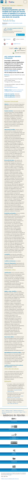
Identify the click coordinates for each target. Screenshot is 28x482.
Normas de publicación (7, 412)
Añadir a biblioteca (21, 50)
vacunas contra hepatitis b (16, 91)
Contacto (4, 413)
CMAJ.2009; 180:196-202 (12, 403)
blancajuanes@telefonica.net (10, 87)
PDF (7, 43)
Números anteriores (18, 410)
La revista (16, 412)
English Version (17, 43)
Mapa (21, 412)
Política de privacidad (6, 478)
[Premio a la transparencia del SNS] (14, 426)
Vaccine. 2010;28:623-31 (11, 70)
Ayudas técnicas (15, 478)
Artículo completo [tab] (20, 39)
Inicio (3, 410)
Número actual (9, 410)
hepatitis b (14, 90)
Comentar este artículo (20, 52)
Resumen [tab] (8, 39)
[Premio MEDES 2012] (14, 418)
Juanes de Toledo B (12, 23)
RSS (24, 412)
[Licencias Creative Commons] (14, 442)
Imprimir (23, 48)
